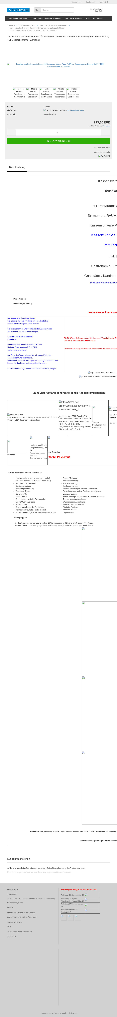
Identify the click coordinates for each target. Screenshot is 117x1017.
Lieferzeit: (12, 110)
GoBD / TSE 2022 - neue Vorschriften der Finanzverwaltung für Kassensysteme (31, 901)
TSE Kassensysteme (17, 18)
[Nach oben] (109, 1012)
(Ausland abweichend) (75, 110)
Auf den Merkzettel (102, 147)
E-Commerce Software (49, 1013)
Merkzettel (104, 2)
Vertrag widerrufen (14, 922)
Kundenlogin (90, 2)
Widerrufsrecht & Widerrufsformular (22, 917)
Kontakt (10, 907)
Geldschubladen (73, 18)
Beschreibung (17, 167)
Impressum (11, 894)
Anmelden (67, 872)
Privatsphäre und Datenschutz (19, 932)
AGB (9, 927)
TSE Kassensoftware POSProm (46, 18)
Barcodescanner (94, 18)
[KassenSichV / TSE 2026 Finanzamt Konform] (18, 10)
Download (11, 936)
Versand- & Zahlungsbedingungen (21, 912)
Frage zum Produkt (102, 152)
